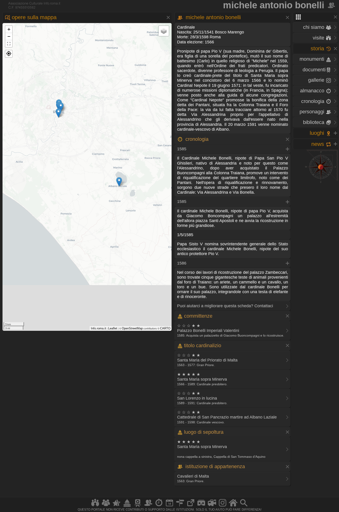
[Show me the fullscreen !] (8, 43)
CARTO (165, 328)
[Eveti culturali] (169, 507)
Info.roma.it (98, 328)
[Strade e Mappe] (180, 507)
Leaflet (112, 328)
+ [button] (8, 29)
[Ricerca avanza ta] (243, 507)
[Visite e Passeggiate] (95, 507)
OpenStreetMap (132, 328)
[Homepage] (233, 507)
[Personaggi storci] (148, 507)
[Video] (212, 507)
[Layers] (164, 31)
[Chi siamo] (106, 507)
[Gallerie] (222, 507)
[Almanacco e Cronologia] (159, 507)
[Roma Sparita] (137, 507)
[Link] (190, 507)
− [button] (8, 36)
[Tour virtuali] (201, 507)
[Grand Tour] (116, 507)
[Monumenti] (127, 507)
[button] (8, 53)
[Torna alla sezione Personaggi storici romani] (332, 5)
